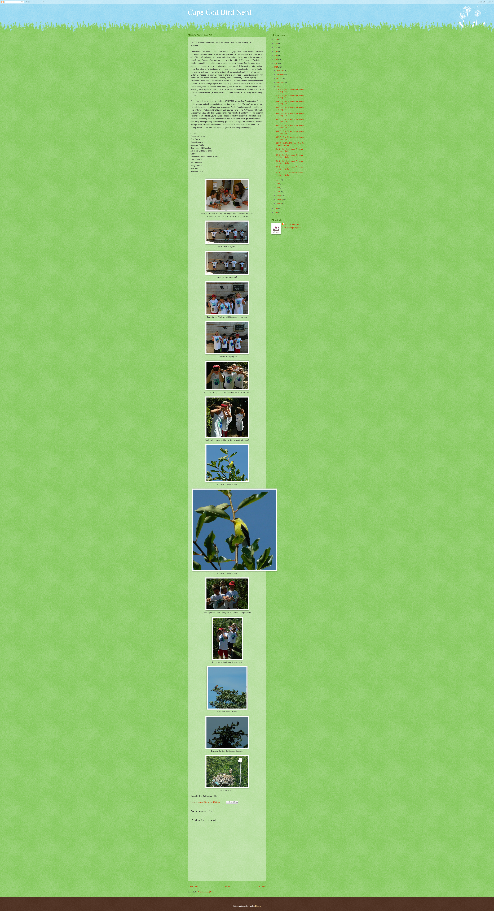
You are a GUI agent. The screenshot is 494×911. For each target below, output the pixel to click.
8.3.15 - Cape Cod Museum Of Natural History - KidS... (289, 173)
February (279, 199)
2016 (276, 63)
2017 (276, 59)
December (280, 70)
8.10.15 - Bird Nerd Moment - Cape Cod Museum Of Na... (290, 144)
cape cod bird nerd (292, 224)
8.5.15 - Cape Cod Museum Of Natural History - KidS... (289, 162)
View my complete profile (291, 227)
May (278, 187)
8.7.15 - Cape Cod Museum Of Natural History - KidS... (289, 150)
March (278, 195)
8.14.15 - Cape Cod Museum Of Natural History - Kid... (290, 114)
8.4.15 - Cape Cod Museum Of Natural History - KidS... (289, 168)
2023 (276, 39)
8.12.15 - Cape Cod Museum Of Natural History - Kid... (290, 126)
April (278, 191)
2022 (276, 43)
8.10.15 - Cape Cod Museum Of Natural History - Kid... (290, 138)
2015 (276, 67)
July (278, 180)
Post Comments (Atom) (206, 892)
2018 (276, 55)
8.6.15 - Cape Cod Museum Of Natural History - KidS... (289, 156)
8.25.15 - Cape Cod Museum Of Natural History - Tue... (290, 90)
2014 (276, 208)
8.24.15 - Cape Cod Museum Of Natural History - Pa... (290, 96)
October (279, 78)
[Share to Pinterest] (237, 802)
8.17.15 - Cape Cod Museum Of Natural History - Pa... (290, 108)
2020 (276, 47)
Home (227, 886)
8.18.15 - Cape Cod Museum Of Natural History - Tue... (290, 102)
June (278, 183)
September (280, 82)
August (279, 86)
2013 (276, 212)
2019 (276, 51)
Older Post (261, 886)
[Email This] (227, 802)
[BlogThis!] (229, 802)
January (279, 203)
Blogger (258, 906)
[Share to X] (232, 802)
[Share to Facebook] (234, 802)
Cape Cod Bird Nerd (220, 12)
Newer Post (193, 886)
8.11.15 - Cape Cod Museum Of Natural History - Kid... (290, 132)
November (280, 74)
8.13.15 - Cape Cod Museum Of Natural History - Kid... (290, 120)
